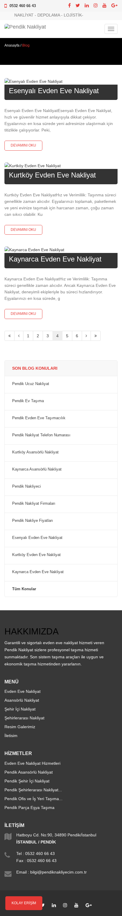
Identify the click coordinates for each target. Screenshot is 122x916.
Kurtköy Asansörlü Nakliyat (35, 452)
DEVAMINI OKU (23, 145)
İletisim (10, 735)
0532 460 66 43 (22, 6)
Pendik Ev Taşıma (28, 401)
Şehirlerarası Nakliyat (24, 718)
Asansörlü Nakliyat (21, 700)
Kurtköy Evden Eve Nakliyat (52, 175)
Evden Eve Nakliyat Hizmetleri (32, 763)
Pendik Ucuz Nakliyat (30, 384)
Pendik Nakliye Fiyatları (32, 521)
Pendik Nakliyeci (26, 486)
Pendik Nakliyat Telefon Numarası (41, 435)
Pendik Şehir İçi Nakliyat (26, 781)
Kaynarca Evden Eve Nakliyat (55, 259)
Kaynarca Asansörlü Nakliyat (37, 469)
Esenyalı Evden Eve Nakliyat (54, 91)
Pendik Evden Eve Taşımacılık (38, 418)
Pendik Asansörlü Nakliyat (28, 772)
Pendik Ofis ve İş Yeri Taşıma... (33, 798)
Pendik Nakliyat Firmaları (33, 503)
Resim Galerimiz (19, 726)
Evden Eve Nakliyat (22, 691)
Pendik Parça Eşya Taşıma (29, 807)
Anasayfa (12, 45)
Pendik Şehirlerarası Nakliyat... (33, 789)
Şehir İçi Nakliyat (20, 709)
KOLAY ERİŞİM (24, 903)
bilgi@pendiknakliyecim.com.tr (58, 872)
